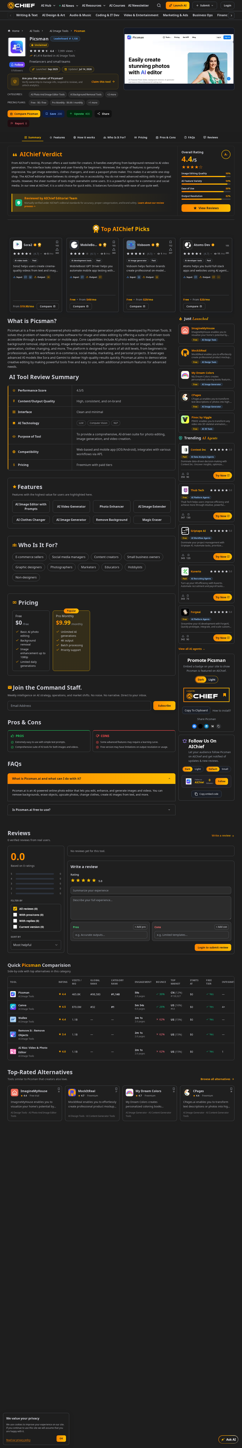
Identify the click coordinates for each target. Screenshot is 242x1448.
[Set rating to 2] (78, 881)
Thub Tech (197, 490)
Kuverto (196, 571)
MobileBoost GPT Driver (88, 245)
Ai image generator (137, 260)
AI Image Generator (211, 384)
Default (213, 769)
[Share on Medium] (212, 726)
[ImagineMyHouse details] (14, 1092)
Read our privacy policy (18, 1440)
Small (225, 769)
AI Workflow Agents (200, 538)
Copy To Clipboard (196, 710)
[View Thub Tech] (185, 490)
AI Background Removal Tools (86, 94)
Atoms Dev (202, 245)
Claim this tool (101, 81)
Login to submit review (213, 947)
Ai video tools (21, 260)
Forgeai (196, 612)
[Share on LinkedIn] (206, 726)
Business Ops (203, 15)
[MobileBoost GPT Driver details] (74, 244)
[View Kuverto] (185, 571)
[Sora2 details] (17, 244)
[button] (164, 705)
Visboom (143, 245)
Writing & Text (27, 15)
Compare (46, 306)
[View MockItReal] (185, 353)
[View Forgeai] (185, 612)
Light (212, 679)
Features (59, 137)
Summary (34, 137)
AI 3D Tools (207, 429)
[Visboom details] (131, 244)
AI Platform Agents (200, 497)
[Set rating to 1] (73, 881)
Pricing (142, 137)
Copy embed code (208, 794)
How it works (86, 137)
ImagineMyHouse (203, 328)
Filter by (16, 900)
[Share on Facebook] (194, 726)
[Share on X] (200, 726)
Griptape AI (198, 531)
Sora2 (28, 245)
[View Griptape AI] (185, 531)
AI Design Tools (209, 339)
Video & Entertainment (141, 15)
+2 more (111, 94)
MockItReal (199, 350)
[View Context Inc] (185, 450)
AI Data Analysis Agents (202, 457)
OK (61, 1438)
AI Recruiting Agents (201, 578)
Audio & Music (80, 15)
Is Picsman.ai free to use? (31, 810)
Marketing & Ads (175, 15)
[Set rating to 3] (83, 881)
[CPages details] (187, 1092)
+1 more (92, 102)
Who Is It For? (116, 137)
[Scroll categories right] (231, 15)
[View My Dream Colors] (185, 375)
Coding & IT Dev (107, 15)
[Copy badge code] (218, 726)
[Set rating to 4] (88, 881)
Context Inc (198, 449)
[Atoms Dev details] (187, 244)
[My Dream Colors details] (129, 1092)
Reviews (212, 137)
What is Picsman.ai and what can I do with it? (46, 778)
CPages (196, 395)
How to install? (222, 710)
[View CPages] (185, 397)
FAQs (191, 137)
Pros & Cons (168, 137)
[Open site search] (159, 5)
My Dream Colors (203, 373)
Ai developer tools (193, 260)
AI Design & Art (53, 15)
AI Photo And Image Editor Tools (48, 94)
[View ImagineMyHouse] (185, 330)
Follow (221, 781)
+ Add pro (140, 926)
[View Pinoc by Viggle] (185, 419)
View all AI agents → (191, 649)
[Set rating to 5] (94, 881)
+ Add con (221, 926)
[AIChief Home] (21, 5)
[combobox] (36, 945)
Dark (201, 679)
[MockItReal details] (72, 1092)
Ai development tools (81, 260)
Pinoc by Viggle (202, 417)
